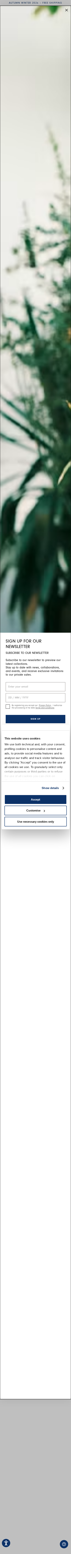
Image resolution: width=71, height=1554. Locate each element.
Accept (35, 799)
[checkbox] (8, 707)
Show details (50, 788)
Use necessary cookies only (35, 821)
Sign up (36, 719)
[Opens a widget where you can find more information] (52, 1547)
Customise (33, 810)
